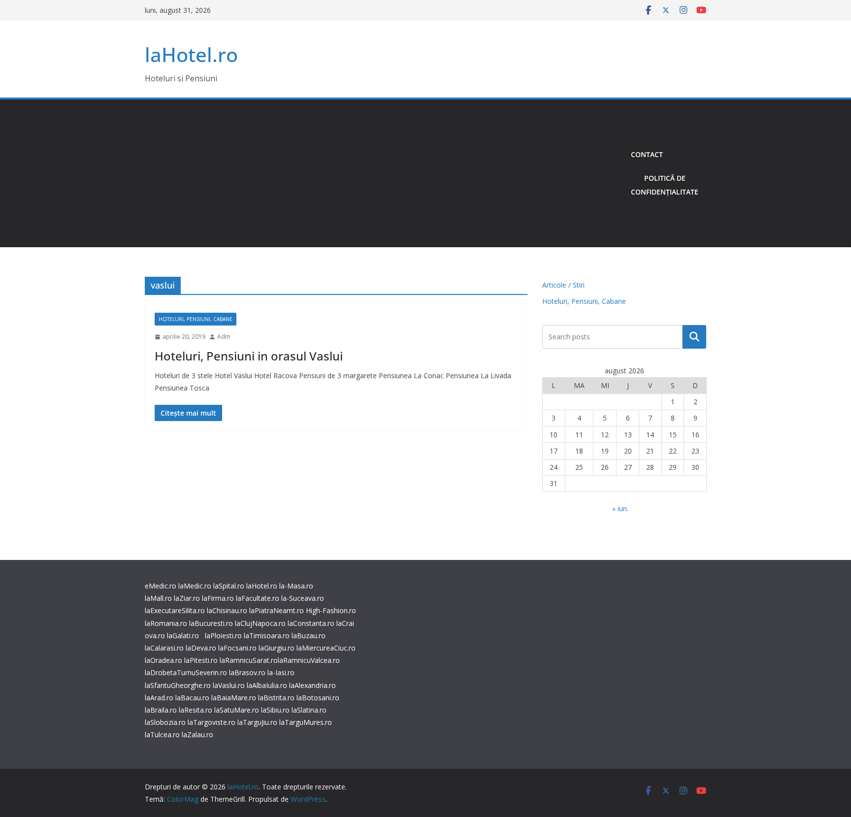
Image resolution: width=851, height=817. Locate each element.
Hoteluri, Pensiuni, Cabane (195, 319)
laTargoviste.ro (211, 722)
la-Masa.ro (296, 585)
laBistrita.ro (276, 697)
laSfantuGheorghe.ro (178, 685)
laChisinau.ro (227, 610)
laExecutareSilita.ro (175, 610)
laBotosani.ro (317, 697)
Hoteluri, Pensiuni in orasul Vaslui (249, 356)
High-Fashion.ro (331, 610)
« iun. (620, 508)
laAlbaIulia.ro (267, 685)
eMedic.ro (160, 585)
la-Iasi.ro (281, 672)
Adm (223, 336)
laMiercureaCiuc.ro (326, 648)
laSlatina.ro (309, 710)
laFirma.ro (218, 598)
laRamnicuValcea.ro (309, 660)
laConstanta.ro (311, 623)
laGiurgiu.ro (277, 648)
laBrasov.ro (247, 672)
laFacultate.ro (257, 598)
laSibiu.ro (274, 710)
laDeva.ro (201, 648)
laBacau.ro (192, 697)
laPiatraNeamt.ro (276, 610)
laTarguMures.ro (305, 722)
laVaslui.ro (230, 685)
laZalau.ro (197, 734)
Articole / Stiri (563, 285)
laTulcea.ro (163, 734)
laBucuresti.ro (211, 623)
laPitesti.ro (201, 660)
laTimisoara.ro (267, 635)
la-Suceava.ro (302, 598)
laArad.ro (159, 697)
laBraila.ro (161, 710)
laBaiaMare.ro (233, 697)
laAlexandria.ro (312, 685)
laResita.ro (195, 710)
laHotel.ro (191, 54)
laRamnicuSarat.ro (249, 660)
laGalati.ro (183, 635)
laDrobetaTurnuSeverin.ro (186, 672)
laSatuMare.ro (236, 710)
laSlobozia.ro (165, 722)
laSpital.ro (228, 585)
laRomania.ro (166, 623)
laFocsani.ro (236, 648)
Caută (694, 336)
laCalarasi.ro (164, 648)
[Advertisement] (384, 173)
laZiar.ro (187, 598)
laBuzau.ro (309, 635)
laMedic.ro (195, 585)
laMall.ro (158, 598)
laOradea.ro (163, 660)
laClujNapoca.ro (260, 623)
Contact (647, 154)
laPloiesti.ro (223, 635)
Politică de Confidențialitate (664, 184)
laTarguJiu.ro (258, 722)
